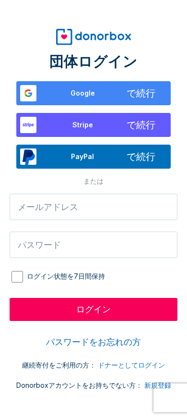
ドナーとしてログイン (131, 365)
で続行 (113, 93)
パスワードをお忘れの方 (93, 342)
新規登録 (157, 385)
